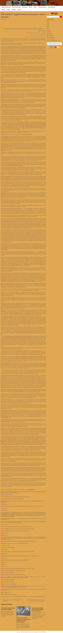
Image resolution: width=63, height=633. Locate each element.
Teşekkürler (13, 9)
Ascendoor (36, 632)
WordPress (44, 632)
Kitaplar (30, 7)
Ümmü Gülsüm (31, 2)
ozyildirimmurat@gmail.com (31, 489)
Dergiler (35, 7)
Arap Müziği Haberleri (42, 7)
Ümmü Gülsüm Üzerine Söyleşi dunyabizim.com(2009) (8, 608)
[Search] (61, 8)
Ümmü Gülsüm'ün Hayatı (50, 38)
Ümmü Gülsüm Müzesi (50, 35)
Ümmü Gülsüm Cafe (51, 7)
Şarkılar (3, 9)
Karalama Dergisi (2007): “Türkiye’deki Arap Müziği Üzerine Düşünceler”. (37, 609)
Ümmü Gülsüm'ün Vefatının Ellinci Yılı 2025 (53, 40)
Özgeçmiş (8, 9)
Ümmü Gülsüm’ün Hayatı (6, 7)
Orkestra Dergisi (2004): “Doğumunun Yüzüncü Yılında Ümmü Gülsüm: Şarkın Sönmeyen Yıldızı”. (23, 620)
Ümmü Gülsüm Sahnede (16, 7)
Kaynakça (19, 9)
